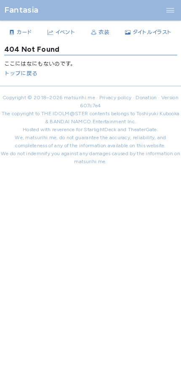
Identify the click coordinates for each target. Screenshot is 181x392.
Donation (146, 98)
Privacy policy (115, 98)
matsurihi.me (79, 98)
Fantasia (21, 9)
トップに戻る (21, 73)
